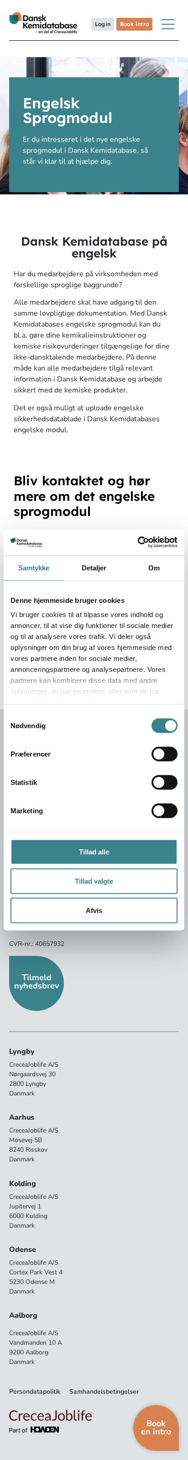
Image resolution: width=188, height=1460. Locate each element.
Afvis (94, 910)
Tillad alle (94, 851)
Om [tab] (154, 567)
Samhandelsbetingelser (104, 1391)
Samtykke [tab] (34, 567)
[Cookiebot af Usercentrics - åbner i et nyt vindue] (138, 542)
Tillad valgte (94, 881)
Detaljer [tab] (94, 567)
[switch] (164, 753)
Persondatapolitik (34, 1391)
